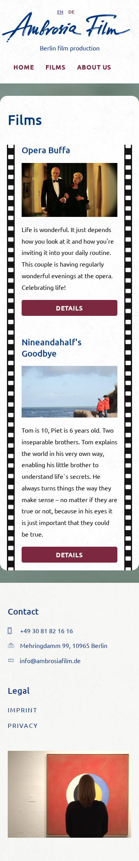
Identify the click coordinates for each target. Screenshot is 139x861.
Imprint (22, 710)
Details (69, 307)
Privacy (23, 725)
